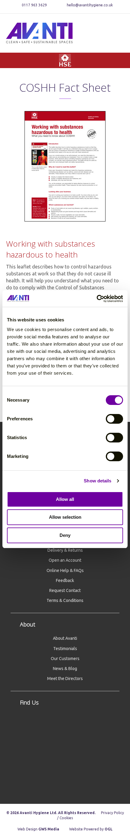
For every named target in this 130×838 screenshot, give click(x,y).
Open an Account (65, 560)
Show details (97, 480)
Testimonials (65, 648)
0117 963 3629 (34, 5)
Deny (65, 535)
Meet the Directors (65, 678)
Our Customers (65, 658)
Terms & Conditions (65, 600)
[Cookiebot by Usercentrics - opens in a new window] (96, 299)
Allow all (65, 499)
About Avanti (65, 638)
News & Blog (65, 668)
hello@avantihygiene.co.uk (90, 5)
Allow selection (65, 517)
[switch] (114, 419)
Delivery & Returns (65, 550)
